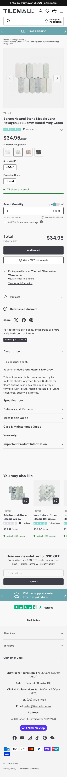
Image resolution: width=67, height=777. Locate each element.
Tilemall (7, 113)
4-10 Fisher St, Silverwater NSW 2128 (33, 719)
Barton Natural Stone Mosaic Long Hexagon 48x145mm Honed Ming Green (31, 43)
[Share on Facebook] (23, 320)
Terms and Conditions (29, 768)
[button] (54, 11)
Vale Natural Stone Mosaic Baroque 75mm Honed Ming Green (45, 517)
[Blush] (28, 152)
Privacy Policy (9, 768)
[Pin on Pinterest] (31, 320)
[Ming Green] (18, 152)
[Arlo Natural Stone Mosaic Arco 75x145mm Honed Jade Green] (16, 493)
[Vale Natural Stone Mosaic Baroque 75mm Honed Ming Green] (47, 493)
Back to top (33, 620)
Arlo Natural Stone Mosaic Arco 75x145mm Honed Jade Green (15, 517)
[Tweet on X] (16, 320)
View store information (20, 283)
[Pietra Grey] (38, 152)
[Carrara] (7, 152)
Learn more (50, 3)
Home (6, 40)
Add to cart (33, 250)
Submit (34, 581)
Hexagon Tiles (18, 40)
